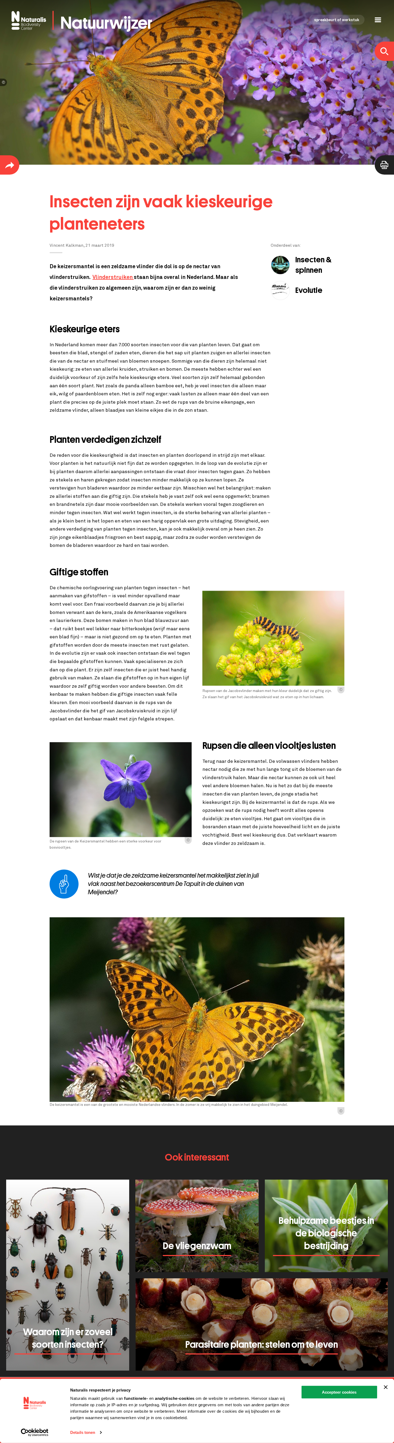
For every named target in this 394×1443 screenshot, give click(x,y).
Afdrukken (384, 165)
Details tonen (82, 1432)
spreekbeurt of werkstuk (336, 20)
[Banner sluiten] (386, 1387)
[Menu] (378, 20)
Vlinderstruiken (113, 277)
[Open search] (384, 51)
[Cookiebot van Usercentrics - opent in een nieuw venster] (34, 1433)
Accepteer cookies (339, 1392)
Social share (9, 165)
